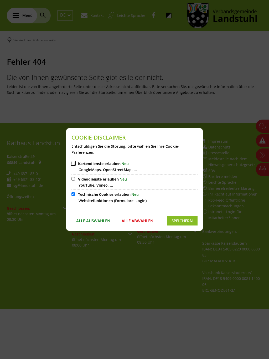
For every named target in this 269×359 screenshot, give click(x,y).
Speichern (182, 220)
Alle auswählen (93, 220)
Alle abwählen (137, 220)
